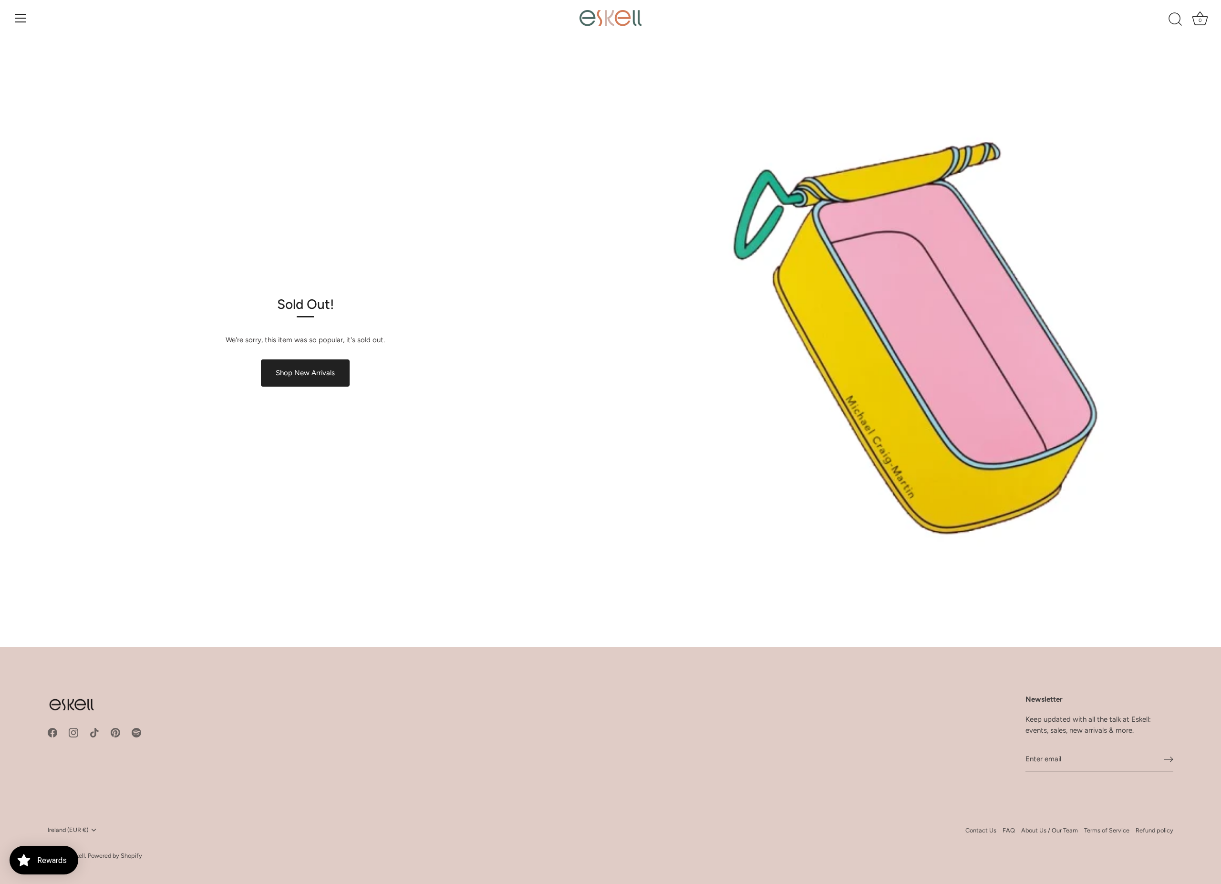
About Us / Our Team (1049, 830)
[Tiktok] (94, 732)
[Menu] (20, 18)
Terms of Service (1106, 830)
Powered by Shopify (115, 855)
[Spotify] (136, 732)
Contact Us (980, 830)
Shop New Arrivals (305, 372)
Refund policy (1154, 830)
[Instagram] (73, 732)
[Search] (1175, 19)
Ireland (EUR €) (68, 829)
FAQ (1009, 830)
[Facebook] (52, 732)
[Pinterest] (115, 732)
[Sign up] (1168, 759)
